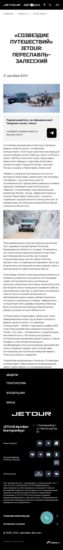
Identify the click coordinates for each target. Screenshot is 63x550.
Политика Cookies (14, 524)
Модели (12, 375)
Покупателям (16, 383)
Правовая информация (16, 516)
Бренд (10, 402)
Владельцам (15, 393)
